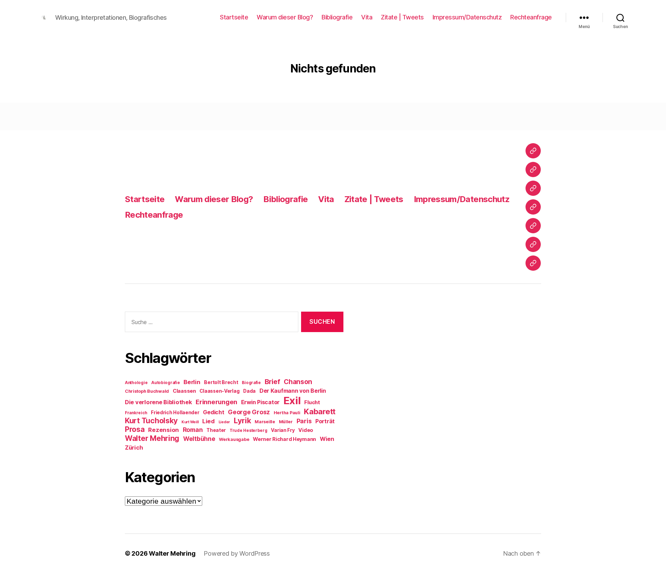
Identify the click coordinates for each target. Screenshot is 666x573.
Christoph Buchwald (147, 391)
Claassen (184, 391)
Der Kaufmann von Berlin (292, 391)
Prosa (135, 429)
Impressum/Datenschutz (467, 17)
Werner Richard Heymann (284, 439)
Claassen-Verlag (219, 391)
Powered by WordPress (237, 553)
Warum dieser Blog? (285, 17)
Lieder (224, 422)
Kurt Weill (189, 422)
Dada (249, 391)
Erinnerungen (216, 402)
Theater (216, 430)
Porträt (325, 421)
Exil (292, 400)
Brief (272, 381)
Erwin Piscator (260, 402)
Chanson (298, 382)
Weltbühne (199, 438)
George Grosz (249, 412)
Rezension (163, 429)
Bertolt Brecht (221, 382)
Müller (286, 421)
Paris (304, 421)
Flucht (312, 402)
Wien (327, 438)
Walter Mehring (152, 438)
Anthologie (136, 382)
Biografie (251, 382)
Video (305, 430)
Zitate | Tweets (402, 17)
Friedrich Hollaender (175, 412)
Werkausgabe (234, 439)
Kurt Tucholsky (151, 420)
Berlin (191, 382)
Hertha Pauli (287, 412)
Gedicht (213, 412)
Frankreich (136, 412)
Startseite (234, 17)
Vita (366, 17)
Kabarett (319, 411)
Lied (208, 421)
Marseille (265, 421)
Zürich (134, 447)
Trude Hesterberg (248, 430)
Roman (193, 429)
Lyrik (242, 420)
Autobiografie (165, 382)
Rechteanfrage (531, 17)
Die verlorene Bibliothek (158, 402)
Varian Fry (282, 430)
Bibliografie (337, 17)
